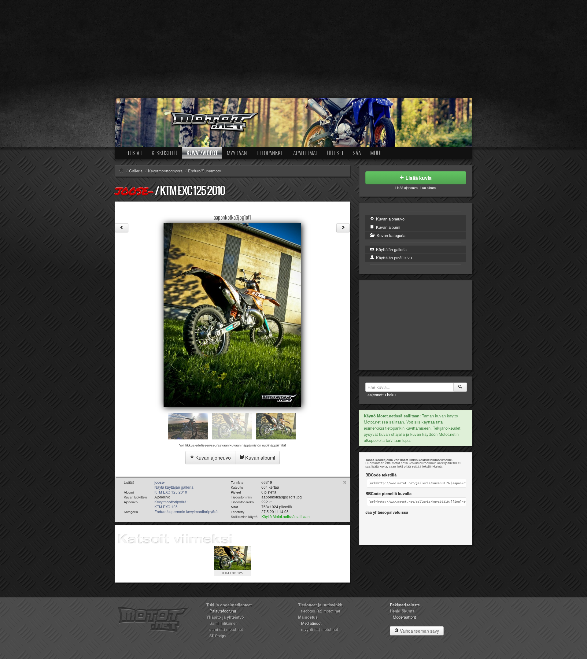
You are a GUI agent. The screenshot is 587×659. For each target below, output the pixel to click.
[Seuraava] (343, 227)
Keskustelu (164, 153)
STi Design (217, 635)
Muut (376, 153)
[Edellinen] (121, 227)
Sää (357, 153)
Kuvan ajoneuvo (212, 457)
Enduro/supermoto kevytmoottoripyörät (186, 511)
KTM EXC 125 (232, 573)
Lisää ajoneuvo (406, 187)
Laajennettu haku (380, 395)
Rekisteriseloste (405, 605)
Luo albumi (428, 187)
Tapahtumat (304, 153)
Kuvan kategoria (390, 235)
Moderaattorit (404, 617)
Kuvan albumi (259, 457)
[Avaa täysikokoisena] (232, 314)
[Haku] (460, 387)
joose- (134, 190)
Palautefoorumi (222, 611)
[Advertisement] (293, 49)
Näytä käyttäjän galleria (174, 487)
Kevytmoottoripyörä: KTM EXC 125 (170, 504)
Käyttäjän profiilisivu (393, 258)
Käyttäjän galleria (391, 249)
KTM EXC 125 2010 (192, 190)
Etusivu (133, 153)
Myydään (237, 153)
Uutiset (335, 153)
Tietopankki (269, 153)
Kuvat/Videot (202, 153)
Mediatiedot (311, 623)
